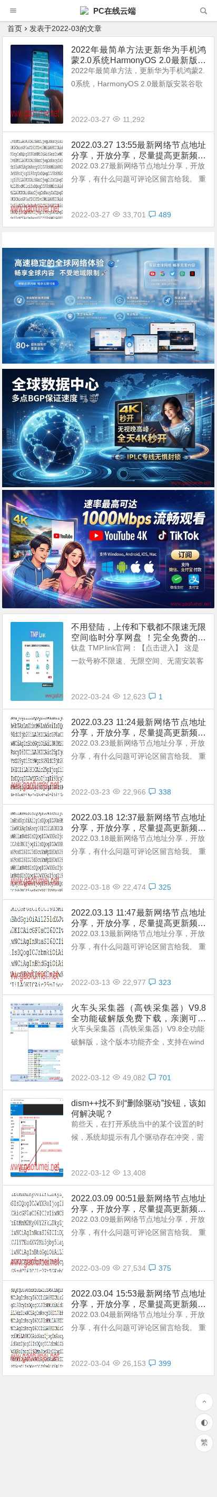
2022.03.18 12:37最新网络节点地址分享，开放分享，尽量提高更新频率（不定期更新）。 (138, 823)
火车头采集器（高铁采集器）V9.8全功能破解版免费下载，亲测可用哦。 (138, 1013)
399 (165, 1363)
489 (165, 214)
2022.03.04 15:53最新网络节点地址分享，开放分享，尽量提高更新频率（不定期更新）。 (138, 1299)
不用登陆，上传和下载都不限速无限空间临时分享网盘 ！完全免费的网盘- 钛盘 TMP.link (138, 632)
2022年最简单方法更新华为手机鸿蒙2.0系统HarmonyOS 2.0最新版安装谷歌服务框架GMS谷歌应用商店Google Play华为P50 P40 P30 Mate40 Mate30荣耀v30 (138, 55)
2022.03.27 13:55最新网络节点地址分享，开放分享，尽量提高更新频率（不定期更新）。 (138, 150)
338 (165, 792)
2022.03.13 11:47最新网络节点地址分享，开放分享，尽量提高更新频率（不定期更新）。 (138, 918)
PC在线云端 (113, 10)
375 (165, 1268)
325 (165, 887)
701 (165, 1077)
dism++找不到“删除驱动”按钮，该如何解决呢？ (138, 1108)
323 (165, 982)
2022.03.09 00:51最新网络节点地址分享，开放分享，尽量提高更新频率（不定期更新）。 (138, 1204)
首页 (14, 28)
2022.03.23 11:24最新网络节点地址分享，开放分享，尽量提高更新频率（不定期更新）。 (138, 728)
